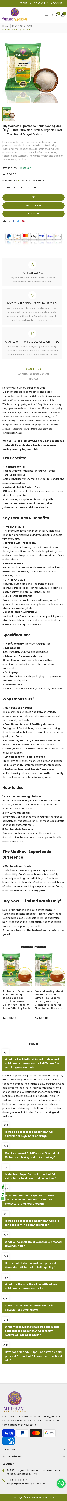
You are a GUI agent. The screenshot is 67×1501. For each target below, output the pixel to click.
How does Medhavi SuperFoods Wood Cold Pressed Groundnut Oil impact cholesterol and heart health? (30, 1200)
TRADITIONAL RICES (22, 26)
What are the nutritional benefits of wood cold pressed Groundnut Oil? (32, 1286)
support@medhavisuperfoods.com (27, 1483)
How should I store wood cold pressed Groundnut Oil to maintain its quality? (30, 1265)
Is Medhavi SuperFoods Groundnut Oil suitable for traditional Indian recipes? (30, 1176)
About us (25, 3)
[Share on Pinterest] (23, 221)
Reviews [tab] (33, 379)
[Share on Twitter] (18, 221)
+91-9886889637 (17, 1480)
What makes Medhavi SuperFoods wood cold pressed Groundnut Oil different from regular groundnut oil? (33, 1063)
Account (57, 3)
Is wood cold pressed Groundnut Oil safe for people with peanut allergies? (32, 1223)
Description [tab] (33, 368)
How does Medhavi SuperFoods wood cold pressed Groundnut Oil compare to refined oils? (33, 1356)
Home (5, 26)
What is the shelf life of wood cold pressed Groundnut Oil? (33, 1244)
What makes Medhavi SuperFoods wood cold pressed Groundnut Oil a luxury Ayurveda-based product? (32, 1331)
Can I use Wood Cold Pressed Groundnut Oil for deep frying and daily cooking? (32, 1155)
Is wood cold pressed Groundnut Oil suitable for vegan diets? (29, 1308)
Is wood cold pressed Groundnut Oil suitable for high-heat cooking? (29, 1134)
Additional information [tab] (33, 374)
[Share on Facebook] (13, 221)
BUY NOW (33, 213)
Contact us (41, 3)
